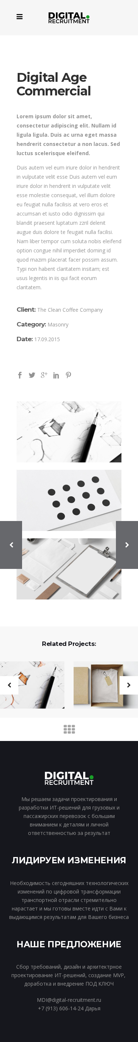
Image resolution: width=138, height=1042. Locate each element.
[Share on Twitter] (32, 374)
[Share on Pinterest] (68, 374)
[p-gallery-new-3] (69, 431)
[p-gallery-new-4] (69, 500)
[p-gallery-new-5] (69, 568)
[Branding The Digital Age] (101, 685)
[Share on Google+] (44, 374)
